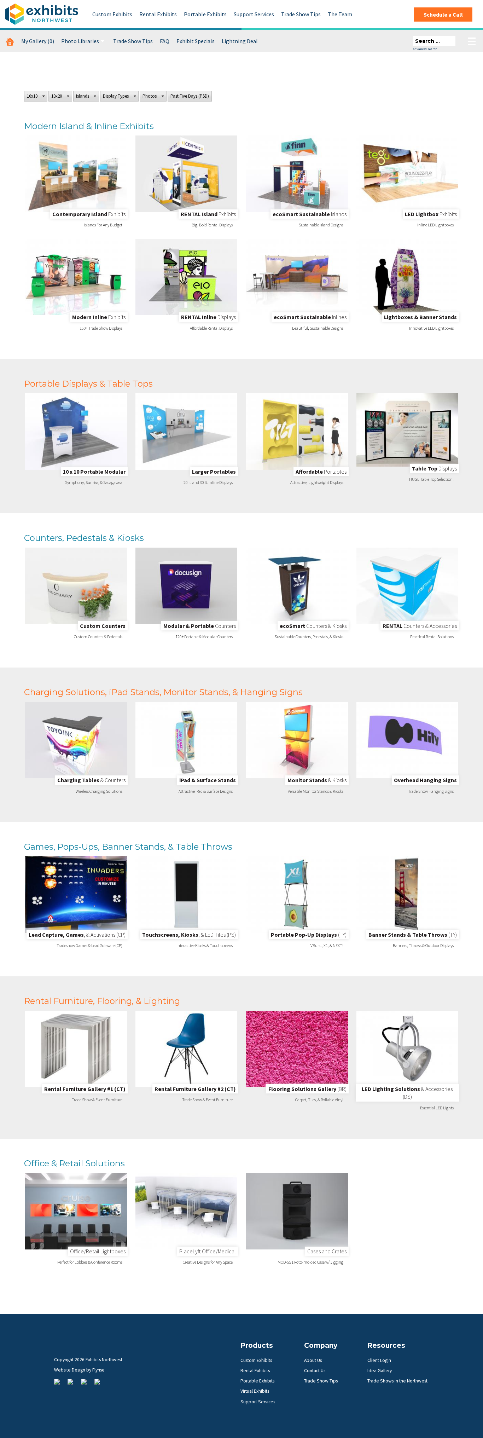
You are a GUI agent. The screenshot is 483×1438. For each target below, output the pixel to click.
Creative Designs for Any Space (208, 1262)
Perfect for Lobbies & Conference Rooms (89, 1262)
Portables (321, 471)
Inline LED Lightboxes (435, 224)
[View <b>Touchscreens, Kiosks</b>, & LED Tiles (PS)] (186, 894)
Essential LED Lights (437, 1107)
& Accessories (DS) (407, 1092)
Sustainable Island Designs (321, 224)
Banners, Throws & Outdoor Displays (423, 945)
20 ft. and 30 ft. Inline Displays (208, 482)
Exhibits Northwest (41, 14)
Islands (310, 214)
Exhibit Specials (195, 41)
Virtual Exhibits (254, 1391)
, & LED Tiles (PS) (189, 934)
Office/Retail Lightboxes (98, 1251)
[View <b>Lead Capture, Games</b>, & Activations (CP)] (76, 894)
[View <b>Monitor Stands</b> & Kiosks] (297, 740)
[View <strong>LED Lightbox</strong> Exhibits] (407, 174)
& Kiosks (317, 780)
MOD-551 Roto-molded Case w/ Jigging (310, 1262)
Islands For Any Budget (103, 224)
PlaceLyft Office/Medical (207, 1251)
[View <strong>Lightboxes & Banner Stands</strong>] (407, 277)
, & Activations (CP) (77, 934)
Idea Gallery (379, 1371)
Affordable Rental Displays (211, 328)
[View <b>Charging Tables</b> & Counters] (76, 740)
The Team (340, 14)
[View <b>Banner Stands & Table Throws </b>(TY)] (407, 894)
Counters (199, 625)
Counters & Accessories (420, 625)
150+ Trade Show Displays (101, 328)
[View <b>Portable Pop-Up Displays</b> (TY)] (297, 894)
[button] (35, 96)
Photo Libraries (80, 41)
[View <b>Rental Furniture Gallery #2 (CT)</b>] (186, 1049)
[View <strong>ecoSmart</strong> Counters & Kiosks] (297, 586)
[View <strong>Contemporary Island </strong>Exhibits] (76, 174)
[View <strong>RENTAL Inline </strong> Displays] (186, 277)
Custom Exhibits (112, 14)
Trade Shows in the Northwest (397, 1381)
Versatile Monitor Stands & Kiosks (315, 791)
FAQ (164, 41)
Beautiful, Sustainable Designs (317, 328)
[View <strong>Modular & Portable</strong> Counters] (186, 586)
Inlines (310, 316)
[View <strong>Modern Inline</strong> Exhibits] (76, 277)
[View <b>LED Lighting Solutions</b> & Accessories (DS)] (407, 1049)
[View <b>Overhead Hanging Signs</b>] (407, 740)
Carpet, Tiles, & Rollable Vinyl (319, 1099)
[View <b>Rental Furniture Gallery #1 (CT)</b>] (76, 1049)
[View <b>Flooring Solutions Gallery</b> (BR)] (297, 1049)
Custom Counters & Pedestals (98, 636)
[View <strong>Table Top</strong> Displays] (407, 429)
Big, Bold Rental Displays (212, 224)
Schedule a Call (443, 14)
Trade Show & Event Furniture (97, 1099)
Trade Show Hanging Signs (431, 791)
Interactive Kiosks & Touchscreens (204, 945)
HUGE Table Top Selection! (431, 479)
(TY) (309, 934)
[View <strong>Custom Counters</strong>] (76, 586)
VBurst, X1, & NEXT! (326, 945)
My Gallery (37, 41)
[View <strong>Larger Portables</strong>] (186, 431)
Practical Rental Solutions (432, 636)
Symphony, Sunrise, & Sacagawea (93, 482)
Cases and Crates (327, 1251)
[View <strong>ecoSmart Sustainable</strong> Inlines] (297, 277)
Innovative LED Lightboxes (431, 328)
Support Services (254, 14)
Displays (208, 316)
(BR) (307, 1088)
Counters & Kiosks (313, 625)
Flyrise (98, 1370)
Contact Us (314, 1371)
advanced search (425, 49)
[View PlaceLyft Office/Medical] (186, 1211)
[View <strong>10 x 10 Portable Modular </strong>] (76, 431)
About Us (313, 1360)
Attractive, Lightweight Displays (316, 482)
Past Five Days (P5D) (189, 96)
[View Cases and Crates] (297, 1211)
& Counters (91, 780)
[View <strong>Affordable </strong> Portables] (297, 431)
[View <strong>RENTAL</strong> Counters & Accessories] (407, 586)
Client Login (379, 1360)
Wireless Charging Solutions (99, 791)
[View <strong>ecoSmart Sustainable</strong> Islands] (297, 174)
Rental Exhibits (158, 14)
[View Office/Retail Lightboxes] (76, 1211)
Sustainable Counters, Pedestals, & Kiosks (309, 636)
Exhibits (89, 214)
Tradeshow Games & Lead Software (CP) (89, 945)
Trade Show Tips (301, 14)
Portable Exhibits (205, 14)
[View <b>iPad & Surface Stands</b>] (186, 740)
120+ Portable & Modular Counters (204, 636)
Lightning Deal (240, 41)
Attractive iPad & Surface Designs (206, 791)
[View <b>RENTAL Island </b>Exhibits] (186, 174)
